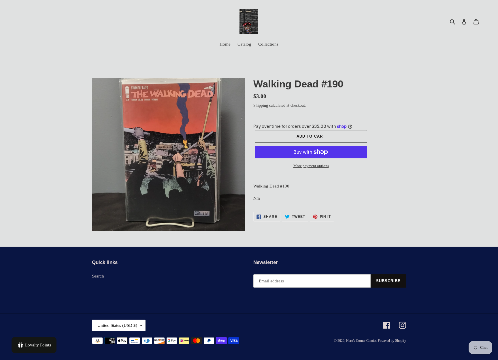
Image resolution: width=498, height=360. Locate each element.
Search (98, 276)
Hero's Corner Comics (361, 341)
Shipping (260, 105)
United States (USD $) (117, 325)
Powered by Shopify (392, 341)
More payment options (311, 166)
